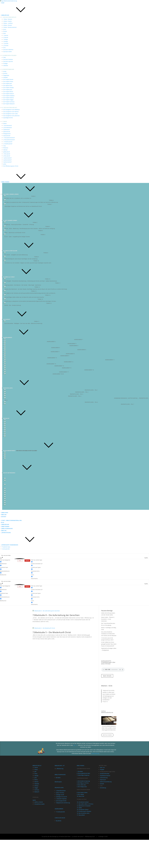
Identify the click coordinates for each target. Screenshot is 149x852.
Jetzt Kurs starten (107, 735)
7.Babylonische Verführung (63, 803)
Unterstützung (95, 753)
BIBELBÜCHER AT (37, 765)
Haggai (36, 787)
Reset (20, 560)
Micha (36, 779)
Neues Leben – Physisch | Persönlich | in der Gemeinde (108, 619)
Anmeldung (103, 787)
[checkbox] (8, 563)
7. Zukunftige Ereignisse (83, 775)
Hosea (36, 769)
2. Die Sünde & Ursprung (83, 781)
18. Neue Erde (80, 796)
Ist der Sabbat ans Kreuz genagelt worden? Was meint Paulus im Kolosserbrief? (108, 644)
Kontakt (102, 783)
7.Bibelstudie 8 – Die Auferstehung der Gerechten (56, 615)
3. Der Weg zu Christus (83, 783)
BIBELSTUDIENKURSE (60, 774)
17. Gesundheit (81, 815)
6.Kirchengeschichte (61, 800)
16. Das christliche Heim (83, 813)
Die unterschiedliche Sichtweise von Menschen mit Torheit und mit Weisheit (108, 633)
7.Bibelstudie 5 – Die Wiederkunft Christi (52, 632)
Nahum (36, 781)
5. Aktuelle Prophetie (61, 798)
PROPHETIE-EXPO (59, 787)
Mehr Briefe (107, 676)
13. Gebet (79, 807)
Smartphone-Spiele (39, 804)
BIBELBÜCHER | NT (60, 765)
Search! (27, 560)
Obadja (36, 775)
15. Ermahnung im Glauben (84, 811)
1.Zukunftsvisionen (61, 790)
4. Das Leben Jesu (81, 785)
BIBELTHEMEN (80, 765)
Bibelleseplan (58, 781)
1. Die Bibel (80, 771)
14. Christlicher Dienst (82, 809)
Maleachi (36, 792)
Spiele (34, 800)
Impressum (103, 779)
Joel (35, 771)
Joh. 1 (75, 745)
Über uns (102, 767)
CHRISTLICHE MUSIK (60, 818)
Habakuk (36, 783)
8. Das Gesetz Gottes (82, 792)
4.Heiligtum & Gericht (61, 796)
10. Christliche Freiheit (83, 802)
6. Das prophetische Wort (83, 773)
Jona (35, 777)
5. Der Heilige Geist (82, 786)
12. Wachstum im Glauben (84, 806)
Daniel (36, 767)
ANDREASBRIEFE (59, 808)
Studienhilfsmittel (104, 773)
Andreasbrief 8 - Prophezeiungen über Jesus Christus (108, 662)
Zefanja (36, 785)
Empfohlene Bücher (105, 775)
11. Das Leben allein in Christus (85, 804)
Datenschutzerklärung (106, 781)
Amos (35, 773)
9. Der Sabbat (80, 794)
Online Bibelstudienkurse (107, 711)
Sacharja (36, 790)
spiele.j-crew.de (38, 802)
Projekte (102, 769)
